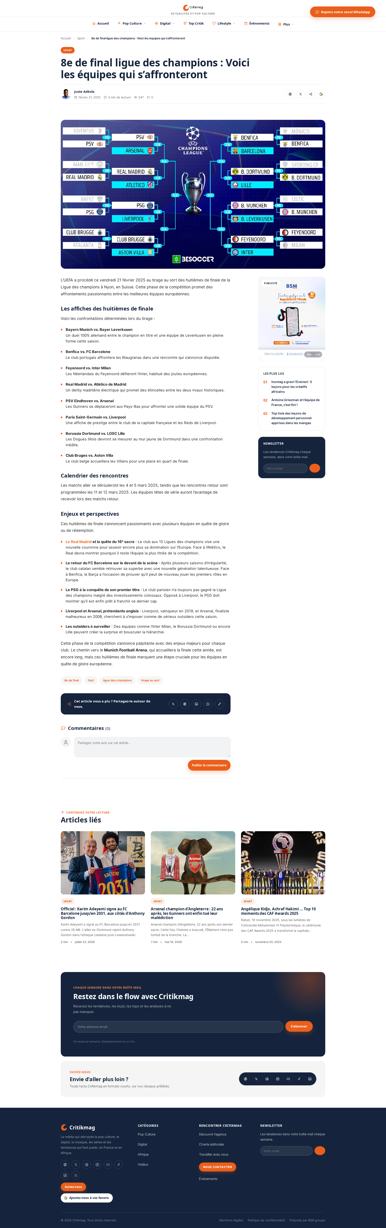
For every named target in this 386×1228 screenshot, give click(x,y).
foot (91, 680)
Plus (286, 24)
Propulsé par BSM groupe (307, 1220)
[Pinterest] (266, 1078)
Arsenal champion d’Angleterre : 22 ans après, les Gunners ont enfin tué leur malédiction (187, 913)
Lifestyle (224, 23)
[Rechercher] (302, 8)
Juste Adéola (84, 91)
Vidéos (143, 1164)
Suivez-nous (73, 1187)
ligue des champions (117, 680)
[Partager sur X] (300, 94)
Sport (81, 38)
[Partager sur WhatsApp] (208, 704)
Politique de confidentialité (266, 1220)
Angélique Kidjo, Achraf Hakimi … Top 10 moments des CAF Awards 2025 (278, 911)
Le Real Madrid (79, 541)
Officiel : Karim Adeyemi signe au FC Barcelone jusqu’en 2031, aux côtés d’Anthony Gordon (103, 913)
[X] (256, 1078)
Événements (259, 23)
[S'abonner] (314, 468)
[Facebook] (245, 1078)
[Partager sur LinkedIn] (196, 704)
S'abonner (299, 1026)
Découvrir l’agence (212, 1134)
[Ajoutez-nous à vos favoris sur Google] (321, 94)
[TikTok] (299, 1078)
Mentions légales (231, 1220)
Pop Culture (132, 23)
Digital (165, 23)
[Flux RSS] (75, 1175)
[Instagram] (277, 1078)
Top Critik (196, 23)
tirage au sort (150, 680)
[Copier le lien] (310, 94)
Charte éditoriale (211, 1144)
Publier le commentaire (209, 765)
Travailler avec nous (214, 1154)
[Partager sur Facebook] (290, 94)
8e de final (71, 680)
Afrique (143, 1154)
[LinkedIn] (309, 1078)
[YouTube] (288, 1078)
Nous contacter (217, 1167)
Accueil (103, 23)
